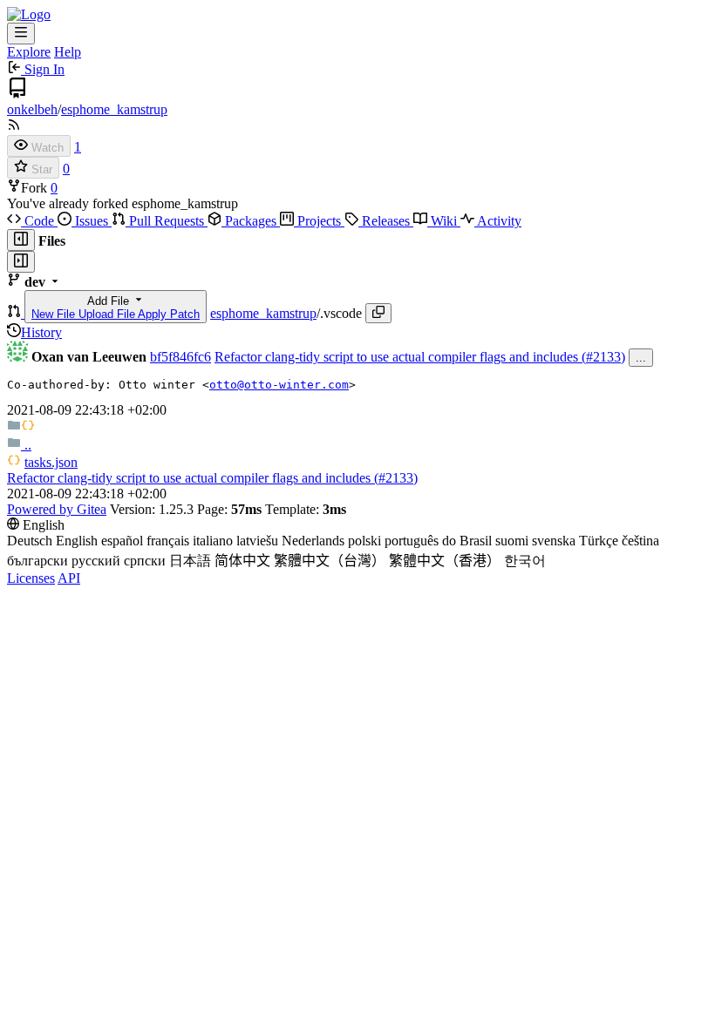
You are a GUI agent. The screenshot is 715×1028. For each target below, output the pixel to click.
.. (26, 444)
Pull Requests (167, 220)
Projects (319, 220)
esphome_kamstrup (114, 109)
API (69, 578)
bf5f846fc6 (180, 356)
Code (39, 220)
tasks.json (51, 462)
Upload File (108, 314)
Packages (250, 220)
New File (54, 314)
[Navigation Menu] (21, 33)
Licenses (31, 578)
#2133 (603, 356)
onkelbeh (32, 109)
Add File (115, 307)
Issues (92, 220)
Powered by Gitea (56, 509)
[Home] (29, 14)
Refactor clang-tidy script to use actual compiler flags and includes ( (400, 356)
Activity (497, 220)
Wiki (443, 220)
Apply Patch (169, 314)
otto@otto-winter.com (279, 384)
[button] (15, 313)
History (41, 332)
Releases (385, 220)
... (641, 357)
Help (67, 51)
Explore (29, 51)
